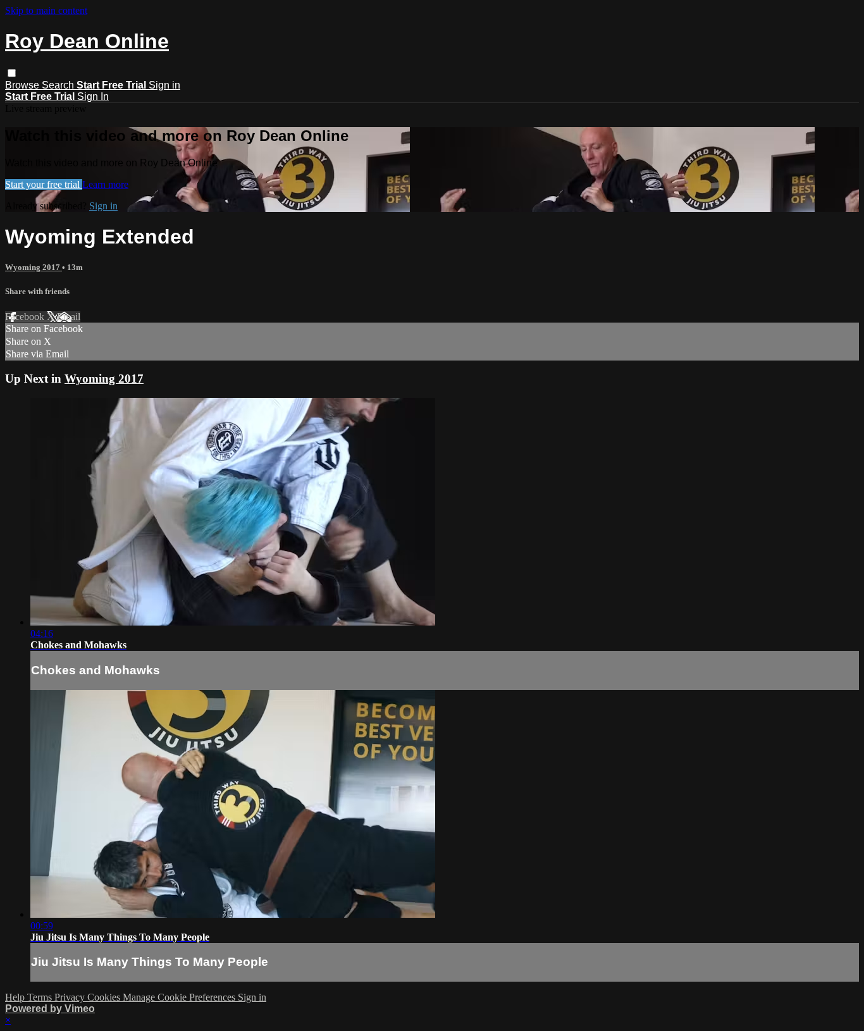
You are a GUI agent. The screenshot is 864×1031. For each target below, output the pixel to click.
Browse (23, 85)
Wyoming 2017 (33, 267)
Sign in (164, 85)
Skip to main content (46, 10)
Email (68, 316)
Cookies (105, 997)
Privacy (70, 997)
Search (59, 85)
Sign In (93, 96)
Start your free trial (43, 184)
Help (16, 997)
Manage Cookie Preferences (180, 997)
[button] (12, 73)
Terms (40, 997)
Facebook (26, 316)
